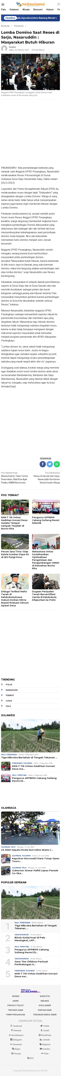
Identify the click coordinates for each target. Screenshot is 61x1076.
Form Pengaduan (15, 1014)
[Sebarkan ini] (43, 464)
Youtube (46, 1049)
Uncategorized (22, 935)
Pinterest (17, 1030)
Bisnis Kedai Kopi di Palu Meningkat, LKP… (30, 939)
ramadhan (12, 690)
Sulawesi (27, 763)
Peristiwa (22, 775)
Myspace (46, 1044)
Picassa (17, 1053)
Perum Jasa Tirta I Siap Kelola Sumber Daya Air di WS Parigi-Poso (15, 554)
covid (9, 701)
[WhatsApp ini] (57, 464)
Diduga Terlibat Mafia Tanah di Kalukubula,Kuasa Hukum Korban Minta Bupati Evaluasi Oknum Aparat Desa (15, 598)
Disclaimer (45, 1005)
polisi (9, 684)
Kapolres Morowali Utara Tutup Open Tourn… (35, 860)
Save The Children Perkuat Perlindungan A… (31, 963)
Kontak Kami (45, 1010)
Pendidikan (11, 755)
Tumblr (46, 1030)
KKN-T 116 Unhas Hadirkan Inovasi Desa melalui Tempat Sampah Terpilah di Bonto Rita (14, 523)
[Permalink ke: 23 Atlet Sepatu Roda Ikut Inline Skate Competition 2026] (30, 828)
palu (8, 706)
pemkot (10, 695)
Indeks (15, 996)
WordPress (46, 1035)
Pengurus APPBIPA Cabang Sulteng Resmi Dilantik (45, 520)
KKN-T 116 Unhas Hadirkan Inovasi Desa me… (33, 767)
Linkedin (46, 1040)
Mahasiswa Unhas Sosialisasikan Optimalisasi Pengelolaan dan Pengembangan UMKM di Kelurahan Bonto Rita (45, 560)
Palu (3, 755)
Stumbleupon (17, 1035)
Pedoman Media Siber (44, 1014)
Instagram (17, 1040)
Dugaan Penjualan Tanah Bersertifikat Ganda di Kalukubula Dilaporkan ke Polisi (44, 595)
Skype (17, 1049)
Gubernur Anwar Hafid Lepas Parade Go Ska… (35, 872)
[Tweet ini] (50, 464)
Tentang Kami (15, 1010)
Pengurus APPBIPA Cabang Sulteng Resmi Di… (34, 779)
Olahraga (5, 847)
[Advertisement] (30, 132)
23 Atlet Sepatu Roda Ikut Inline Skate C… (27, 850)
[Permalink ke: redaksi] (4, 48)
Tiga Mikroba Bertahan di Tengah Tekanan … (29, 757)
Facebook (17, 1026)
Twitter (46, 1026)
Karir (15, 1001)
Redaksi (45, 1001)
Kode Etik (45, 996)
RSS (32, 1058)
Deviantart (17, 1044)
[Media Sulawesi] (30, 4)
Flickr (46, 1053)
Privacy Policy (15, 1005)
